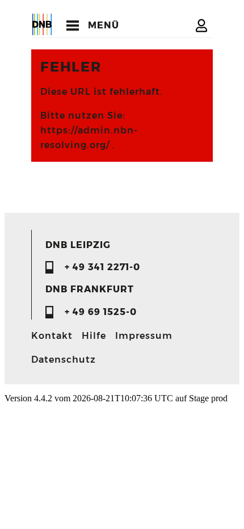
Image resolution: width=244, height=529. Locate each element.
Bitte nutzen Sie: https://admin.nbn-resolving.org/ (89, 130)
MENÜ (103, 25)
